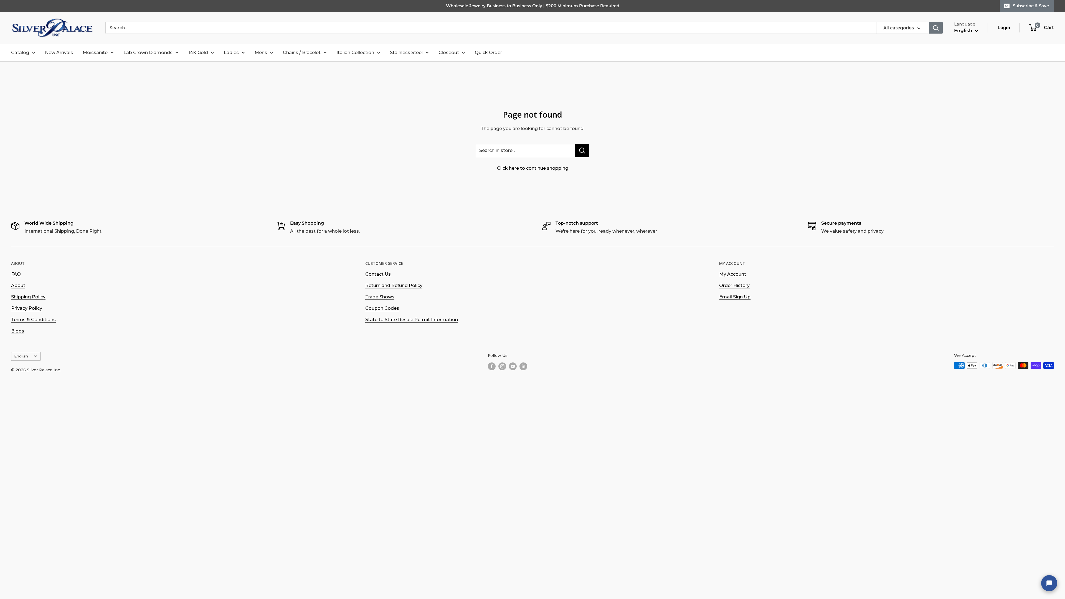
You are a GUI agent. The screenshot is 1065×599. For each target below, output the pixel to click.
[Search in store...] (582, 150)
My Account (732, 274)
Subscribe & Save (1031, 5)
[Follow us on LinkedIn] (523, 366)
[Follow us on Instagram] (502, 366)
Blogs (17, 331)
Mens (261, 52)
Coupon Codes (382, 308)
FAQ (16, 274)
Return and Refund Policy (393, 285)
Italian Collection (355, 52)
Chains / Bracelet (302, 52)
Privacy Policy (26, 308)
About (18, 285)
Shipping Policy (28, 297)
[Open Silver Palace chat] (1049, 583)
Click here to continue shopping (532, 168)
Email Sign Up (734, 297)
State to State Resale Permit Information (411, 319)
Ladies (231, 52)
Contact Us (378, 274)
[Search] (936, 28)
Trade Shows (379, 297)
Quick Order (488, 52)
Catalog (20, 52)
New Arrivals (59, 52)
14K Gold (198, 52)
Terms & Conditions (33, 319)
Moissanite (95, 52)
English (21, 356)
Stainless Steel (406, 52)
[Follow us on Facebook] (492, 366)
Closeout (448, 52)
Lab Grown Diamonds (148, 52)
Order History (734, 285)
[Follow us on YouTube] (513, 366)
